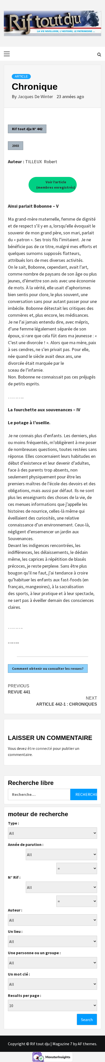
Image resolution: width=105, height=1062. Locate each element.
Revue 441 (19, 689)
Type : (13, 823)
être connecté (40, 748)
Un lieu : (15, 931)
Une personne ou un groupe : (34, 952)
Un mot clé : (19, 974)
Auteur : (15, 910)
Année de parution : (25, 844)
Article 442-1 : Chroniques (66, 701)
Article (21, 76)
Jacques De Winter (36, 96)
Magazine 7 (62, 1043)
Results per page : (24, 995)
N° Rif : (14, 877)
